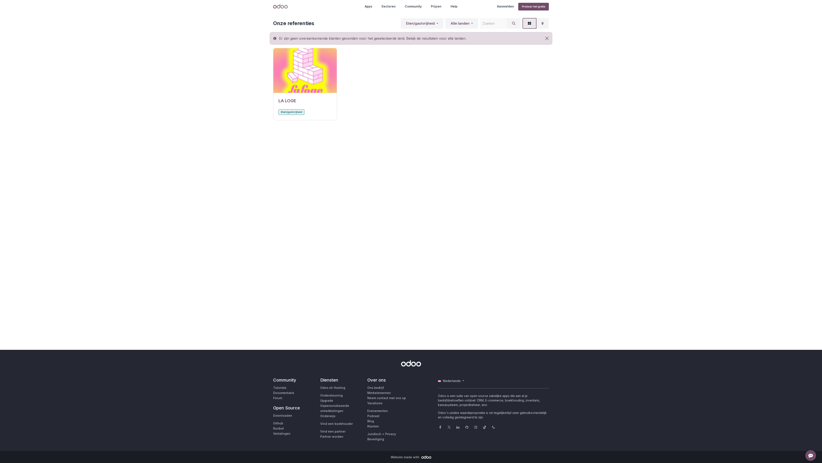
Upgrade (326, 400)
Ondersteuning (331, 395)
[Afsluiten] (547, 38)
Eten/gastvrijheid (420, 23)
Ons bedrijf (375, 387)
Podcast (373, 416)
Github (278, 423)
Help (454, 6)
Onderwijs (327, 416)
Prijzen (436, 6)
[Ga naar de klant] (305, 70)
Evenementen (377, 411)
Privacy (390, 434)
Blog (370, 421)
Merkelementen (379, 393)
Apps (368, 6)
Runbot (278, 428)
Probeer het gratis (533, 6)
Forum (277, 398)
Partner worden (331, 436)
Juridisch (374, 434)
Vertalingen (281, 433)
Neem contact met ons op (386, 398)
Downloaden (282, 415)
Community (413, 6)
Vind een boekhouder (336, 423)
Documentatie (283, 393)
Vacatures (375, 403)
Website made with (405, 457)
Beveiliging (375, 439)
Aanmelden (505, 6)
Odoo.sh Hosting (332, 387)
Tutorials (279, 387)
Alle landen (460, 23)
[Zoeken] (514, 23)
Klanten (373, 426)
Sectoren (388, 6)
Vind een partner (332, 431)
